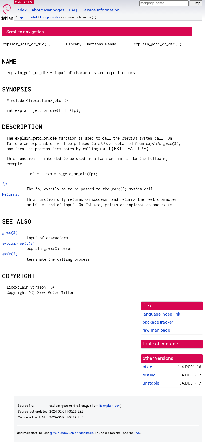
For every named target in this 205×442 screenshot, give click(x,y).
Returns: (10, 194)
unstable (151, 383)
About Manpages (47, 10)
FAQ (73, 10)
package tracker (158, 322)
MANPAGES (23, 2)
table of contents (161, 344)
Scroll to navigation (25, 31)
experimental (27, 17)
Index (21, 10)
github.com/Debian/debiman (71, 433)
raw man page (156, 330)
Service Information (100, 10)
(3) (9, 232)
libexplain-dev (50, 17)
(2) (9, 254)
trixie (147, 366)
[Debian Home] (7, 11)
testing (149, 375)
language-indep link (161, 314)
